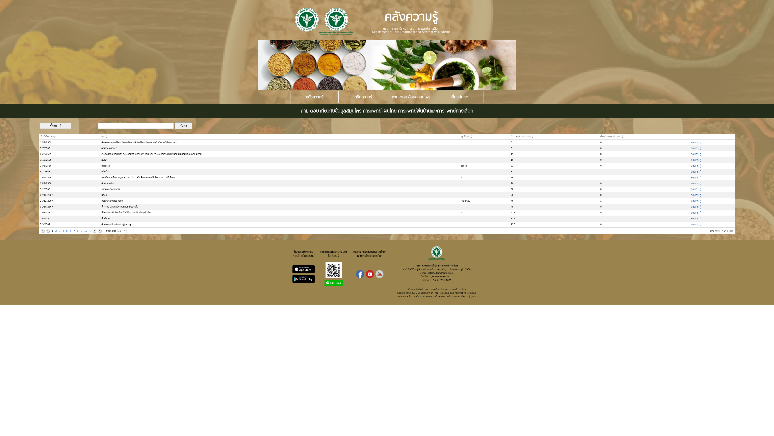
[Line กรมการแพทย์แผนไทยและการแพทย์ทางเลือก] (334, 285)
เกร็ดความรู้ (363, 97)
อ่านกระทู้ (696, 142)
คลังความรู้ (314, 97)
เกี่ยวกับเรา (459, 97)
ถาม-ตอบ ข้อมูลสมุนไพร (411, 97)
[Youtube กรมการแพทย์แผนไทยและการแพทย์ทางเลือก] (370, 277)
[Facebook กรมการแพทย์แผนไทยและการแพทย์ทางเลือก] (360, 277)
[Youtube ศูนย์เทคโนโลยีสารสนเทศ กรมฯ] (380, 277)
